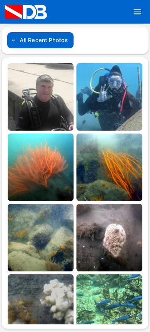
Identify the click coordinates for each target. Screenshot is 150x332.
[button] (138, 12)
